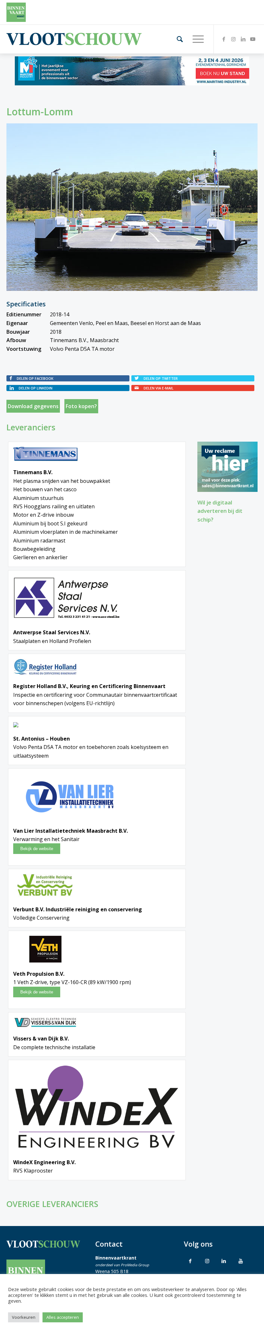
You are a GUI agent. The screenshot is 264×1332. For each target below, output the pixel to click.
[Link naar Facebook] (224, 39)
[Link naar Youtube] (253, 39)
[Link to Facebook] (190, 1260)
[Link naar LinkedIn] (243, 39)
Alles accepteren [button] (62, 1317)
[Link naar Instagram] (233, 39)
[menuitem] (176, 38)
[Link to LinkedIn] (223, 1260)
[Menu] (195, 38)
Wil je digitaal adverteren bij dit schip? (219, 511)
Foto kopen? (81, 406)
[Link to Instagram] (207, 1260)
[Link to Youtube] (240, 1260)
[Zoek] (176, 38)
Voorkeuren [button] (23, 1317)
